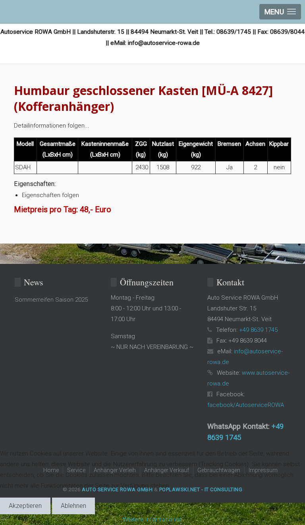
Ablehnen (73, 506)
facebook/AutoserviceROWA (245, 405)
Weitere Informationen (152, 519)
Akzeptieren (25, 506)
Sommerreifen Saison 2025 (51, 299)
